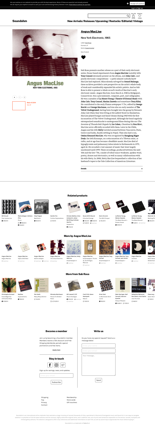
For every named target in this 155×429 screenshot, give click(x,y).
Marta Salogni (22, 216)
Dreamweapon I (120, 260)
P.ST (75, 294)
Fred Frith (86, 294)
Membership (71, 397)
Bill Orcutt (5, 216)
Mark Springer (120, 294)
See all (29, 105)
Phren (20, 220)
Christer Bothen (72, 216)
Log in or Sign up (137, 8)
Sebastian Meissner (138, 294)
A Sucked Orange (88, 218)
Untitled (134, 258)
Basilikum (37, 218)
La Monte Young (120, 216)
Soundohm (19, 21)
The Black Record (137, 220)
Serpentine (70, 224)
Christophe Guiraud (8, 294)
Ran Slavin (135, 296)
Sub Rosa (88, 43)
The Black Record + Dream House (121, 221)
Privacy (44, 402)
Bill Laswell (70, 294)
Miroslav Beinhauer (56, 294)
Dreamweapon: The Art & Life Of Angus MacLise (90, 260)
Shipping (44, 397)
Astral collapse (39, 258)
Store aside (71, 400)
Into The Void (136, 298)
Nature (85, 298)
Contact (44, 405)
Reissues (89, 21)
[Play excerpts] (14, 97)
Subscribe (56, 382)
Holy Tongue (38, 216)
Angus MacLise (91, 31)
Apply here (56, 350)
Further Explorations (56, 218)
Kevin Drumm (103, 216)
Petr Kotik (37, 294)
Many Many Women (40, 296)
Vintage (138, 21)
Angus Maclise (6, 258)
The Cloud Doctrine (56, 258)
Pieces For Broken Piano (56, 298)
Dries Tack (102, 294)
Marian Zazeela (120, 218)
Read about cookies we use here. (79, 4)
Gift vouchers (72, 402)
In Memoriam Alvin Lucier (105, 298)
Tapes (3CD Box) (23, 258)
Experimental (89, 48)
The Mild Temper (104, 218)
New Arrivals (74, 21)
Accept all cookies (137, 4)
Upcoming (102, 21)
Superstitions (22, 296)
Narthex (20, 294)
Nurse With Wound (89, 216)
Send (98, 380)
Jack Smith (124, 258)
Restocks (114, 21)
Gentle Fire (53, 216)
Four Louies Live (7, 218)
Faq (42, 400)
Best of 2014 (31, 103)
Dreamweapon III (104, 260)
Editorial (127, 21)
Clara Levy (151, 294)
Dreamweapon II (72, 260)
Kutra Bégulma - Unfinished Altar (7, 298)
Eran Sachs (142, 296)
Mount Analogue (72, 296)
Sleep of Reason (120, 301)
